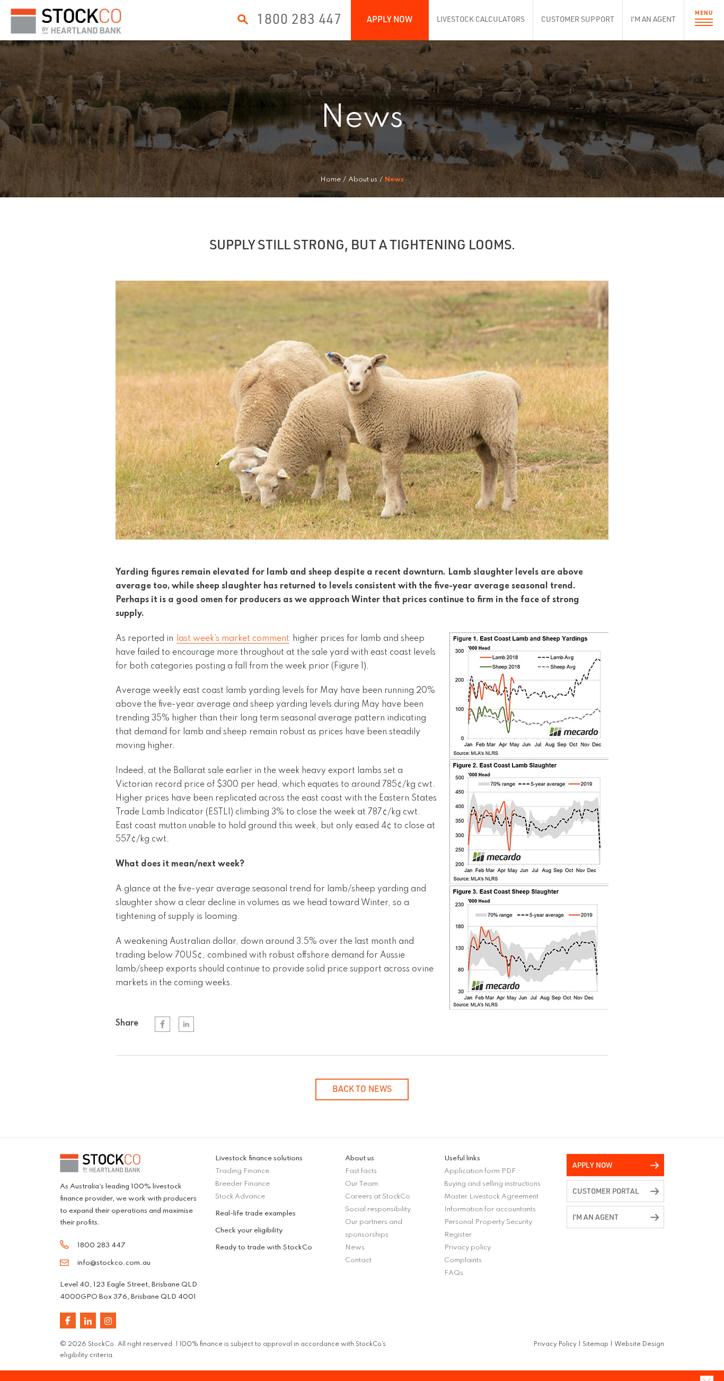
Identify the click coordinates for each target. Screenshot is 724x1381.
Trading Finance (242, 1171)
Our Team (361, 1183)
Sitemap (595, 1344)
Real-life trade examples (255, 1213)
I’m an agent (653, 18)
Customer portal (605, 1190)
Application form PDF (480, 1171)
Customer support (577, 18)
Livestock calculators (481, 18)
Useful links (462, 1158)
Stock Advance (240, 1196)
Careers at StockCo (377, 1196)
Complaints (463, 1260)
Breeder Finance (242, 1183)
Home (330, 179)
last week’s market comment (232, 639)
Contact (358, 1260)
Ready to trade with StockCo (263, 1247)
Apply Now (389, 19)
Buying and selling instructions (492, 1183)
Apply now (592, 1164)
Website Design (639, 1344)
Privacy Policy (555, 1344)
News (355, 1247)
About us (359, 1158)
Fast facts (361, 1171)
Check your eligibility (248, 1230)
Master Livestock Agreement (491, 1196)
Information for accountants (490, 1209)
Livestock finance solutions (259, 1158)
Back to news (361, 1088)
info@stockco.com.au (114, 1263)
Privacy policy (467, 1247)
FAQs (453, 1273)
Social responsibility (378, 1209)
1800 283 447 (299, 18)
